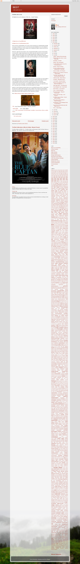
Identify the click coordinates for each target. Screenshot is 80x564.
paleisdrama (61, 413)
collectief (66, 235)
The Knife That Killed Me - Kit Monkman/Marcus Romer (59, 76)
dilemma (60, 254)
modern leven (60, 370)
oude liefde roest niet (55, 408)
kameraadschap (54, 332)
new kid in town (65, 382)
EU (62, 271)
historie (66, 305)
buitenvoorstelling (65, 227)
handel (63, 297)
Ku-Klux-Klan (53, 345)
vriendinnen (65, 520)
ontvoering (59, 400)
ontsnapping (53, 400)
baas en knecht (56, 204)
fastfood (60, 276)
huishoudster (56, 312)
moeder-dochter (54, 371)
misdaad (61, 367)
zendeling (63, 542)
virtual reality (53, 516)
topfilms (56, 492)
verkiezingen (66, 509)
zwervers (52, 549)
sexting (67, 461)
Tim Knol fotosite (54, 164)
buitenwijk (53, 228)
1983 (59, 173)
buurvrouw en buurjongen (56, 229)
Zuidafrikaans (62, 545)
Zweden (57, 548)
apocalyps (60, 197)
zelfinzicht (53, 542)
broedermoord (60, 224)
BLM (58, 218)
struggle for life (65, 480)
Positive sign (14, 191)
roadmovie (53, 443)
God (57, 293)
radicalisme (56, 433)
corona (57, 241)
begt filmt (56, 210)
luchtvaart (52, 354)
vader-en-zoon (60, 503)
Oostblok (56, 402)
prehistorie (53, 426)
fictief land (66, 277)
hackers (54, 297)
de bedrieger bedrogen (56, 246)
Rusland (52, 448)
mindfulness (66, 366)
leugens (61, 348)
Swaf (52, 165)
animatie (52, 197)
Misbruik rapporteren (56, 554)
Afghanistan (53, 188)
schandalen (57, 451)
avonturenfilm (61, 203)
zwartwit (52, 548)
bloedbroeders (61, 218)
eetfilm (52, 267)
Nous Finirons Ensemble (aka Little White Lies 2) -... (60, 106)
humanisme (66, 312)
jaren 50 (60, 326)
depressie (66, 252)
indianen (54, 319)
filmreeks (59, 279)
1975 (63, 172)
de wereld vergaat (64, 249)
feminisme (59, 277)
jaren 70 (66, 326)
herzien (58, 301)
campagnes (66, 229)
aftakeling (66, 188)
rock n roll (61, 443)
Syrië (67, 483)
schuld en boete (54, 456)
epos (60, 270)
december (56, 43)
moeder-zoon (65, 371)
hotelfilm (59, 310)
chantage (59, 233)
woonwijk (66, 538)
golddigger (52, 294)
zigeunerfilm (61, 543)
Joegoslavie (66, 328)
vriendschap (53, 521)
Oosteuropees (64, 402)
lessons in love (53, 348)
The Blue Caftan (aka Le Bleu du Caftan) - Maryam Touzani (26, 127)
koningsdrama (54, 341)
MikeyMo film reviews (55, 161)
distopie (63, 255)
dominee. (52, 258)
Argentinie (58, 200)
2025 (54, 35)
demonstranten (53, 252)
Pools (67, 423)
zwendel (66, 548)
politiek (46, 110)
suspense (64, 483)
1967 (67, 171)
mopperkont (63, 373)
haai (52, 297)
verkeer (62, 509)
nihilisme (58, 384)
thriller (55, 490)
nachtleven (53, 378)
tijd (51, 491)
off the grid (66, 389)
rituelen (60, 442)
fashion (56, 276)
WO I (61, 537)
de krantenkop (62, 247)
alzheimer (53, 194)
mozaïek (63, 374)
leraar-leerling (65, 347)
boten (61, 221)
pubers (52, 432)
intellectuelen (58, 320)
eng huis (66, 269)
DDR (67, 245)
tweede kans (62, 498)
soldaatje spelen (54, 470)
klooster (57, 339)
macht (63, 355)
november (56, 45)
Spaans (54, 471)
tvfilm (58, 498)
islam (63, 323)
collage (63, 235)
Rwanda (66, 448)
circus (61, 234)
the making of (61, 487)
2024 (54, 37)
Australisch (62, 202)
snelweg (59, 466)
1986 (65, 173)
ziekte (57, 543)
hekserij (52, 300)
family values (62, 275)
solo (59, 470)
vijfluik (65, 515)
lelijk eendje (60, 347)
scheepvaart (66, 451)
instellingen (53, 320)
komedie (66, 340)
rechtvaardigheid (54, 437)
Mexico (43, 110)
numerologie (53, 388)
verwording (66, 513)
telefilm (56, 486)
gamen (67, 283)
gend (54, 288)
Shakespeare (53, 462)
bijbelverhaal (61, 215)
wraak (52, 539)
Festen (63, 277)
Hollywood (62, 306)
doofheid (52, 259)
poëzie (52, 421)
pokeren (56, 421)
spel (62, 472)
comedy (61, 236)
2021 (54, 42)
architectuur (53, 200)
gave (67, 284)
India (52, 319)
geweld (66, 290)
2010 (54, 133)
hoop (58, 309)
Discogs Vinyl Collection (56, 155)
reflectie (52, 438)
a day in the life (59, 182)
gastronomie (61, 284)
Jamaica (63, 325)
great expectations (56, 295)
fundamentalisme (62, 283)
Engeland (53, 270)
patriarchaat (62, 415)
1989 (53, 174)
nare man (66, 378)
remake (66, 438)
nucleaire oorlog (64, 386)
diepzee (52, 254)
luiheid (56, 354)
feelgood (53, 277)
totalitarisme (60, 492)
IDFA (59, 315)
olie (53, 390)
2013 (54, 128)
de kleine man (57, 247)
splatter (60, 473)
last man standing (64, 346)
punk (55, 432)
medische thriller (65, 360)
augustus (56, 50)
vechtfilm (53, 505)
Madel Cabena (24, 93)
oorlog (52, 402)
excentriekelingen (54, 272)
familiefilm (57, 275)
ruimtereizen (61, 447)
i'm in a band (65, 314)
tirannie (59, 491)
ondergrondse (65, 392)
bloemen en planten (55, 219)
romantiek (53, 445)
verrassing (66, 511)
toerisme (63, 491)
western (66, 531)
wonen (63, 538)
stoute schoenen (55, 479)
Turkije (61, 497)
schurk (61, 456)
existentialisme (59, 272)
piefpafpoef (55, 419)
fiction (52, 278)
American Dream (59, 195)
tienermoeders (65, 490)
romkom (60, 445)
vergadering (59, 508)
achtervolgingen (65, 184)
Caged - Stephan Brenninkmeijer (59, 56)
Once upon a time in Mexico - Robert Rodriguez (59, 100)
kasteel (66, 333)
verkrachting (53, 510)
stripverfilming (58, 480)
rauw (67, 433)
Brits (52, 224)
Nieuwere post (16, 121)
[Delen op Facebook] (26, 108)
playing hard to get (61, 420)
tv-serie (55, 498)
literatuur (53, 352)
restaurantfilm (53, 439)
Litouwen (56, 352)
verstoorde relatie (60, 513)
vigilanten (58, 515)
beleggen (56, 213)
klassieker (62, 338)
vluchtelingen (53, 517)
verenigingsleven (53, 508)
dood (59, 258)
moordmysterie (57, 373)
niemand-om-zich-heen (58, 383)
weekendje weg (65, 527)
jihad (55, 328)
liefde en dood (56, 351)
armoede (53, 201)
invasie (63, 322)
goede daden (61, 293)
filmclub (52, 279)
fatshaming (63, 276)
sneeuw (55, 466)
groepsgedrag (53, 296)
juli (54, 51)
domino (56, 258)
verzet (52, 514)
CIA (59, 234)
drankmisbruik (60, 260)
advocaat (66, 187)
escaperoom (53, 271)
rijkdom (66, 440)
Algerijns (59, 191)
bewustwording (65, 214)
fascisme (52, 276)
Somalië (61, 470)
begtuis (66, 212)
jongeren (52, 329)
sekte (57, 460)
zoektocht (53, 544)
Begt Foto (53, 150)
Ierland (62, 315)
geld (63, 287)
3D (67, 181)
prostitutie (66, 428)
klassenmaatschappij (55, 338)
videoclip (66, 514)
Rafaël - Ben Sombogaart (58, 62)
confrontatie (53, 241)
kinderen (53, 336)
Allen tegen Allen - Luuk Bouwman (60, 85)
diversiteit (66, 255)
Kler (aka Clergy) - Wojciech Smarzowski (58, 92)
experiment (53, 273)
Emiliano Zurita (31, 93)
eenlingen (61, 266)
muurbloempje (59, 376)
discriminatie (57, 255)
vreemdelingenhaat (59, 520)
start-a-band (57, 477)
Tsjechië (54, 497)
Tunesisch (58, 497)
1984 (61, 173)
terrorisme (66, 486)
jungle (67, 329)
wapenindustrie (54, 526)
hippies (61, 305)
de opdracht (62, 248)
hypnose (52, 314)
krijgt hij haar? (61, 344)
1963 (61, 171)
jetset (54, 327)
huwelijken (33, 110)
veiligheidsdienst (58, 505)
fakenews (52, 275)
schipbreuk (53, 454)
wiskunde (54, 537)
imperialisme (62, 316)
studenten (53, 481)
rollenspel (66, 444)
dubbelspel (60, 263)
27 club (60, 181)
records (63, 437)
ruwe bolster (61, 448)
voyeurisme (53, 520)
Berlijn (56, 214)
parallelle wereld (64, 414)
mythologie (59, 377)
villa (67, 515)
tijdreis (57, 491)
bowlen (52, 223)
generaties (63, 288)
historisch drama (54, 306)
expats (63, 272)
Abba (52, 184)
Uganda (63, 499)
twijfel (59, 499)
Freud (52, 283)
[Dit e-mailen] (23, 108)
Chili (55, 234)
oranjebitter (66, 406)
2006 (54, 139)
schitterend (56, 454)
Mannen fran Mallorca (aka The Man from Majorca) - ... (59, 83)
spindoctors (66, 472)
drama (52, 260)
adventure (61, 187)
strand (64, 479)
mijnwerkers (53, 366)
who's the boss (54, 533)
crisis (67, 242)
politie (66, 421)
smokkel (52, 466)
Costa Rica (66, 241)
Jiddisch (52, 328)
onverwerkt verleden (55, 401)
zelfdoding (60, 540)
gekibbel (58, 287)
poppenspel (53, 424)
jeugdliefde (61, 327)
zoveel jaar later (65, 544)
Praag (62, 425)
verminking (66, 510)
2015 (61, 178)
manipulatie (60, 358)
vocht (58, 517)
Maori (54, 359)
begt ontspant (61, 212)
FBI (67, 276)
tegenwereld (63, 485)
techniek (52, 485)
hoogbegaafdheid (53, 309)
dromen (52, 263)
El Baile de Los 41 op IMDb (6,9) (19, 41)
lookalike (66, 352)
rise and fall (54, 442)
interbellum (62, 320)
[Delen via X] (25, 108)
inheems (66, 319)
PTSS (67, 431)
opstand (66, 405)
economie (64, 265)
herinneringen (53, 301)
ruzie (64, 448)
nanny (62, 378)
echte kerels (65, 264)
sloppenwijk (66, 463)
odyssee (53, 389)
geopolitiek (61, 289)
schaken (52, 451)
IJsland (66, 315)
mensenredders (65, 362)
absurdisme (59, 184)
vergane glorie (65, 508)
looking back (53, 353)
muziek (63, 376)
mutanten (55, 376)
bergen (52, 214)
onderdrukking (54, 392)
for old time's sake (59, 281)
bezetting (52, 215)
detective (56, 253)
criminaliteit (63, 242)
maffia (66, 355)
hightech (66, 303)
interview (60, 321)
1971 (55, 172)
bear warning (60, 208)
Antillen (57, 197)
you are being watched (58, 539)
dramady (55, 260)
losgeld (57, 353)
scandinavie (66, 450)
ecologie (59, 265)
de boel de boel (64, 246)
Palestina (66, 413)
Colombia (53, 236)
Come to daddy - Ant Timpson (59, 70)
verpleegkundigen (58, 511)
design (52, 253)
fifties (56, 278)
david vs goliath (63, 245)
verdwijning (60, 507)
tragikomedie (57, 493)
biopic (56, 217)
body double (65, 219)
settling (64, 461)
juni (54, 53)
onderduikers (60, 392)
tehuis (67, 485)
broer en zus (65, 224)
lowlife (63, 353)
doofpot (55, 259)
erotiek (66, 270)
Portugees (60, 424)
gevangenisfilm (60, 290)
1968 (52, 172)
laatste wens (66, 345)
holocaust (66, 306)
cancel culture (62, 230)
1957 (67, 170)
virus (57, 516)
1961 (57, 171)
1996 (67, 174)
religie (62, 438)
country (52, 242)
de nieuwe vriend (57, 248)
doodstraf (61, 258)
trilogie (58, 496)
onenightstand (53, 395)
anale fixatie (58, 196)
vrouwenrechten (64, 522)
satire (58, 450)
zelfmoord (60, 542)
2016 (54, 123)
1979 (54, 173)
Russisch (56, 448)
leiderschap (56, 347)
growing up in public (60, 296)
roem (67, 443)
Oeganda (56, 389)
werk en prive (54, 531)
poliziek (56, 423)
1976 (65, 172)
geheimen (65, 285)
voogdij (66, 517)
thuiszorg (61, 490)
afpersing (60, 188)
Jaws (52, 327)
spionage (53, 473)
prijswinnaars (58, 427)
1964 (63, 171)
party (57, 415)
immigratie (58, 316)
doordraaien (59, 259)
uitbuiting (66, 499)
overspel (53, 412)
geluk (67, 287)
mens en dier (64, 361)
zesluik (67, 542)
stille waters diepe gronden (63, 478)
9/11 (52, 182)
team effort (66, 484)
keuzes (61, 335)
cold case (56, 235)
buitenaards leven (58, 227)
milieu (57, 366)
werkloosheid (61, 531)
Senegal (59, 460)
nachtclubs (66, 377)
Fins (52, 281)
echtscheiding (20, 110)
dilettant (63, 254)
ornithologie (58, 407)
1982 (57, 173)
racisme (52, 433)
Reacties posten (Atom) (23, 123)
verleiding (57, 510)
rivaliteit (63, 442)
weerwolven (66, 528)
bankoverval (61, 207)
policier (63, 421)
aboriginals (55, 184)
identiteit (56, 315)
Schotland (60, 455)
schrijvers (66, 455)
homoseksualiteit (27, 110)
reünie (60, 439)
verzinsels (55, 514)
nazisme (62, 379)
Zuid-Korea (58, 545)
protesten (52, 430)
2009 (54, 134)
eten (60, 271)
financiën (66, 279)
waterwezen (60, 526)
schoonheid (66, 454)
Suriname (52, 483)
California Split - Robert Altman (59, 77)
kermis (52, 335)
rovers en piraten (54, 447)
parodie (55, 415)
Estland (57, 271)
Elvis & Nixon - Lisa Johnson (59, 88)
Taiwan (57, 484)
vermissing (53, 511)
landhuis (52, 346)
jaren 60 (63, 326)
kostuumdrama (39, 110)
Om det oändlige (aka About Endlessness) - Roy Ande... (59, 69)
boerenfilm (60, 220)
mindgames (53, 367)
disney (61, 255)
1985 (63, 173)
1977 (67, 172)
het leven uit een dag (55, 302)
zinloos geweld (65, 543)
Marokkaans (61, 359)
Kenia (67, 334)
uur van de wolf (60, 502)
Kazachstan (55, 334)
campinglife (53, 230)
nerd (52, 382)
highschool (62, 303)
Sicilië (67, 462)
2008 (54, 136)
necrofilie (66, 379)
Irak (65, 322)
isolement (66, 323)
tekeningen (53, 486)
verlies (61, 510)
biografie (53, 217)
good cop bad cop (58, 294)
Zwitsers (55, 549)
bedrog (52, 209)
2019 (54, 118)
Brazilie (66, 223)
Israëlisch (53, 325)
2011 (54, 131)
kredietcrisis (56, 344)
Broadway (55, 224)
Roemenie (53, 444)
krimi (65, 344)
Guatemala (66, 296)
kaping (57, 333)
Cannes (66, 230)
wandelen (62, 525)
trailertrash (63, 493)
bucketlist (52, 227)
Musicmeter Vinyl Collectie (56, 156)
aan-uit (54, 183)
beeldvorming (57, 209)
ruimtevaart (66, 447)
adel (55, 187)
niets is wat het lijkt (65, 383)
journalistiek (60, 329)
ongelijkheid (59, 395)
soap (52, 467)
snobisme (61, 466)
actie (57, 185)
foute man (60, 282)
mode (67, 368)
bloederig (66, 218)
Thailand (56, 487)
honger (67, 308)
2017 (54, 121)
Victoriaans (63, 514)
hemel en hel (66, 300)
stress (54, 480)
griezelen (66, 295)
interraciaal (57, 321)
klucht (64, 339)
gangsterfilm (53, 284)
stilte (52, 479)
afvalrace (59, 189)
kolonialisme (61, 340)
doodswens (66, 258)
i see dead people (60, 314)
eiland (52, 269)
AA (51, 183)
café (63, 229)
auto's (52, 203)
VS (52, 524)
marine (57, 359)
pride (52, 427)
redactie (66, 437)
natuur (57, 379)
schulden (58, 456)
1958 (52, 171)
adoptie (57, 187)
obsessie (56, 388)
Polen (59, 421)
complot (66, 239)
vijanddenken (62, 515)
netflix (54, 382)
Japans (57, 326)
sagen (62, 449)
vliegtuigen (66, 516)
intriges (67, 321)
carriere (53, 231)
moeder (66, 370)
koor (58, 341)
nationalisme (53, 379)
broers (52, 225)
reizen (55, 438)
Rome (57, 445)
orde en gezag (53, 407)
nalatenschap (58, 378)
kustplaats (59, 345)
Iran (67, 322)
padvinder (52, 413)
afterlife (52, 189)
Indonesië (60, 319)
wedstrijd (59, 527)
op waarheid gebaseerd (58, 403)
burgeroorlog (65, 228)
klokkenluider (53, 339)
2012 (54, 129)
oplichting (62, 405)
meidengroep (53, 361)
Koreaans (61, 341)
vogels (63, 517)
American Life (65, 195)
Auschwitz (58, 202)
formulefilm (53, 282)
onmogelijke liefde (64, 397)
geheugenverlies (54, 287)
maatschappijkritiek (54, 355)
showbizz (63, 462)
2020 (16, 110)
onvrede (60, 401)
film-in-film (66, 278)
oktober (55, 46)
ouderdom (53, 409)
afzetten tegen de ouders (57, 190)
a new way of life (65, 182)
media (60, 360)
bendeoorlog (65, 213)
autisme (66, 202)
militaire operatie (61, 366)
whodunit (66, 533)
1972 (57, 172)
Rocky (65, 443)
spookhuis (64, 473)
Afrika (63, 188)
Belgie (60, 213)
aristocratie (63, 200)
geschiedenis (53, 290)
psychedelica (59, 430)
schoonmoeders (54, 455)
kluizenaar (53, 340)
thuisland (58, 490)
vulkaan (56, 524)
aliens (65, 191)
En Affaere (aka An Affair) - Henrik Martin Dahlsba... (60, 98)
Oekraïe (59, 389)
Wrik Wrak (14, 195)
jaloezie (60, 325)
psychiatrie (66, 430)
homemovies (53, 307)
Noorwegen (57, 385)
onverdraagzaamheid (64, 400)
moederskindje (53, 372)
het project (61, 302)
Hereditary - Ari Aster (57, 60)
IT (55, 325)
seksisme (56, 459)
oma (62, 390)
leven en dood (65, 348)
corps (59, 241)
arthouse (66, 201)
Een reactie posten (17, 116)
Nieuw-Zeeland (53, 384)
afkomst (57, 188)
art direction (61, 201)
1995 (65, 174)
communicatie (56, 239)
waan (60, 524)
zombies (57, 544)
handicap (66, 297)
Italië (57, 325)
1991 (57, 174)
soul (64, 470)
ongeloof (63, 395)
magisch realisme (57, 357)
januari (55, 114)
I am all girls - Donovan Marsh (59, 81)
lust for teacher (61, 354)
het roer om (53, 303)
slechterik (61, 463)
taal (55, 484)
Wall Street (58, 525)
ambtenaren (53, 195)
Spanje (58, 471)
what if (60, 532)
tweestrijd (52, 499)
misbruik (56, 367)
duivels (52, 264)
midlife (59, 365)
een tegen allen (56, 266)
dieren (56, 254)
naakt (63, 377)
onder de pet (65, 391)
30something (64, 181)
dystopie (60, 264)
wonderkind (59, 538)
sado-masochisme (57, 449)
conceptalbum (58, 240)
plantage (59, 419)
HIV (58, 306)
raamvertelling (65, 432)
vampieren (57, 504)
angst (67, 196)
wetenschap (53, 532)
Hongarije (62, 308)
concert (62, 240)
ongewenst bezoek (55, 396)
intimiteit (64, 321)
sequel (66, 460)
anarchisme (63, 196)
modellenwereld (53, 370)
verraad (63, 511)
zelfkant (56, 542)
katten (52, 334)
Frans (63, 282)
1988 (52, 174)
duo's (56, 264)
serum (60, 461)
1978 (52, 173)
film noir (62, 278)
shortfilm (60, 462)
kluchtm (66, 339)
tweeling (66, 498)
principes (62, 427)
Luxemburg (66, 354)
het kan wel (66, 301)
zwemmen (62, 548)
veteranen (59, 514)
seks (65, 457)
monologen (59, 372)
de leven (66, 247)
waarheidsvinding (53, 525)
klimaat (66, 338)
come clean (57, 236)
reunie (57, 439)
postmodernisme (57, 425)
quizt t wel (58, 432)
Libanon (52, 351)
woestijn (66, 537)
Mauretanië (57, 360)
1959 (53, 171)
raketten (60, 433)
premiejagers (57, 426)
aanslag (56, 183)
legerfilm (53, 347)
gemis (52, 288)
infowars (63, 319)
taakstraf (52, 484)
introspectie (53, 322)
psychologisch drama (56, 431)
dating (55, 245)
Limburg (66, 351)
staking (63, 474)
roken (57, 444)
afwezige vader (64, 189)
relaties (13, 111)
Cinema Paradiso (54, 149)
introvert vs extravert (59, 322)
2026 (54, 33)
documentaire (57, 256)
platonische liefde (65, 419)
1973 (59, 172)
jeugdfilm (57, 327)
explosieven (58, 273)
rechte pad (64, 436)
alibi (62, 191)
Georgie (66, 289)
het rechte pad (65, 302)
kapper (63, 333)
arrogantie (57, 201)
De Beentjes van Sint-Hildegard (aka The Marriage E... (60, 103)
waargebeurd (65, 524)
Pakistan (56, 413)
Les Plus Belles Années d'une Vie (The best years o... (59, 64)
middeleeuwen (60, 364)
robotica (57, 443)
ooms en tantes (65, 401)
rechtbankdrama (54, 436)
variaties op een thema (64, 504)
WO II (63, 537)
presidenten (65, 426)
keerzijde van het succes (61, 334)
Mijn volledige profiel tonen (61, 26)
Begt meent (54, 212)
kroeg (67, 344)
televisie (59, 486)
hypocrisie (56, 314)
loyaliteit (66, 353)
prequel (61, 426)
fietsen (54, 278)
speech (56, 472)
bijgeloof (66, 215)
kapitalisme (60, 333)
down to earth (66, 259)
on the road (65, 390)
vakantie (53, 504)
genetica (66, 288)
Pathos (13, 186)
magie (52, 357)
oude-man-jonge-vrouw (64, 408)
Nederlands (53, 381)
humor (52, 313)
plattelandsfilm (54, 420)
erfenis (63, 270)
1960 (55, 171)
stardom (52, 477)
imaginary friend (53, 316)
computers (53, 240)
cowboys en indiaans (57, 242)
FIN (13, 106)
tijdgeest (53, 491)
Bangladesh (57, 207)
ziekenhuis (53, 543)
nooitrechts (53, 385)
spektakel (59, 472)
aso (55, 202)
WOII (52, 538)
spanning (62, 471)
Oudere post (45, 121)
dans (52, 245)
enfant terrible (62, 269)
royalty (58, 447)
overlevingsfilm (61, 410)
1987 (67, 173)
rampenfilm (63, 433)
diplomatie (53, 255)
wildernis (66, 534)
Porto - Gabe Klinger (57, 107)
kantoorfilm (53, 333)
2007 (54, 138)
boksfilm (64, 220)
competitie (62, 239)
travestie (52, 496)
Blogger (48, 559)
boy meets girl (56, 223)
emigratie (57, 269)
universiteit (53, 502)
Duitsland (66, 263)
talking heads (61, 484)
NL (61, 384)
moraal (66, 373)
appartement (66, 197)
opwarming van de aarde (60, 406)
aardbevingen (61, 183)
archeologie (66, 198)
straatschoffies (60, 479)
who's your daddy (61, 533)
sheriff (57, 462)
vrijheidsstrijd (58, 522)
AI (67, 190)
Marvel (64, 359)
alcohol (56, 191)
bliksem (55, 218)
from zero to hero (57, 283)
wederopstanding (53, 527)
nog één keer (65, 384)
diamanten (62, 253)
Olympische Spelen (58, 390)
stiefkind (56, 478)
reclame (60, 437)
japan (55, 326)
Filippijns (59, 278)
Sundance (61, 481)
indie (57, 319)
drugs (56, 263)
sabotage (52, 449)
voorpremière (54, 518)
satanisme (55, 450)
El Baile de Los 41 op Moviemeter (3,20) (20, 43)
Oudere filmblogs (54, 159)
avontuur (65, 203)
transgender (58, 495)
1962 (59, 171)
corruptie (62, 241)
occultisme (60, 388)
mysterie (54, 377)
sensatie (63, 460)
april (55, 109)
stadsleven (60, 474)
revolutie (62, 439)
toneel (54, 492)
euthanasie (66, 271)
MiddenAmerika (54, 365)
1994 (63, 174)
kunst (56, 345)
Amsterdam (53, 196)
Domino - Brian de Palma (58, 66)
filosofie (62, 279)
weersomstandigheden (55, 528)
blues (61, 219)
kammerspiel (60, 332)
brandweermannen (62, 223)
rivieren (67, 442)
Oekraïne (62, 389)
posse (52, 425)
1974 (61, 172)
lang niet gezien (57, 346)
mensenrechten (59, 362)
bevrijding (60, 214)
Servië (62, 461)
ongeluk (66, 395)
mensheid (53, 364)
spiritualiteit (57, 473)
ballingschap (53, 207)
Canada (57, 230)
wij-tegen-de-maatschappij (55, 534)
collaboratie (60, 235)
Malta (52, 358)
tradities (66, 492)
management (55, 358)
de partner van (53, 249)
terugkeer (52, 487)
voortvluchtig (63, 518)
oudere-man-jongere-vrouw (60, 409)
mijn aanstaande (65, 365)
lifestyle (63, 351)
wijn (62, 534)
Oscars (61, 407)
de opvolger (66, 248)
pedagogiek (66, 415)
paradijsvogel (58, 414)
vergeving (53, 509)
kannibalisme (65, 332)
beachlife (56, 208)
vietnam (55, 515)
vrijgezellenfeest (60, 521)
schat (61, 451)
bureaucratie (57, 228)
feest (56, 277)
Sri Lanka (56, 474)
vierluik (52, 515)
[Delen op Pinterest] (27, 108)
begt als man (62, 209)
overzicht (61, 412)
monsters (63, 372)
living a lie (60, 352)
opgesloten (58, 405)
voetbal (60, 517)
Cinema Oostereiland (55, 162)
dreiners (64, 260)
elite (54, 269)
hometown (58, 307)
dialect (59, 253)
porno (57, 424)
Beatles (63, 208)
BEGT (16, 7)
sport (67, 473)
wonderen (55, 538)
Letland (58, 348)
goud (64, 294)
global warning (53, 293)
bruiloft (66, 225)
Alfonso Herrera (17, 93)
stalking (66, 474)
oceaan (63, 388)
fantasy (66, 275)
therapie (52, 490)
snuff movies (66, 466)
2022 (54, 40)
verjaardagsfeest (58, 509)
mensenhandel (53, 362)
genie (52, 289)
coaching (64, 234)
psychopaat (63, 431)
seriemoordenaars (54, 461)
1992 (59, 174)
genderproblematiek (58, 288)
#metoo (52, 170)
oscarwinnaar (65, 407)
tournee (64, 492)
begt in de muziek (63, 210)
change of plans (54, 233)
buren (61, 228)
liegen (61, 351)
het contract (62, 301)
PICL (52, 419)
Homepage (31, 121)
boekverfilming (54, 220)
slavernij (58, 463)
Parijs (52, 415)
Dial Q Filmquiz (54, 153)
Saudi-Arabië (62, 450)
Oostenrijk (60, 402)
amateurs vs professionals (60, 194)
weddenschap (66, 526)
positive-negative (65, 424)
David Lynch (58, 245)
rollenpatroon (62, 444)
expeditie (66, 272)
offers (52, 390)
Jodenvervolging (59, 328)
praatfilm (66, 425)
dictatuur (66, 253)
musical (52, 376)
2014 (54, 126)
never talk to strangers (59, 382)
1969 (53, 172)
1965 (65, 171)
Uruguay (56, 502)
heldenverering (61, 300)
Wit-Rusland (58, 537)
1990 (55, 174)
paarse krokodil (65, 412)
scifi (63, 456)
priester (54, 427)
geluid (65, 287)
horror (56, 310)
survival (60, 483)
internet (52, 321)
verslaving (53, 513)
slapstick (52, 463)
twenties (56, 499)
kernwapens (56, 335)
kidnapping (66, 335)
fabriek (63, 273)
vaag (64, 502)
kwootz (62, 345)
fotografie (57, 282)
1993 (61, 174)
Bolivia (67, 220)
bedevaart (66, 208)
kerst (59, 335)
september (56, 48)
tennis (62, 486)
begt (58, 25)
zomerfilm (60, 544)
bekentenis (53, 213)
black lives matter (60, 217)
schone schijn (61, 454)
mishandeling (65, 367)
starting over (62, 477)
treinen (55, 496)
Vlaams (62, 516)
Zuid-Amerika (53, 545)
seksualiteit (61, 459)
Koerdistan (57, 340)
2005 (54, 141)
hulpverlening (61, 312)
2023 (54, 38)
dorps (63, 259)
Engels (57, 270)
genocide (56, 289)
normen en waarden (64, 385)
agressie (65, 190)
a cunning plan (55, 182)
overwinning (57, 412)
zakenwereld (65, 539)
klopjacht (61, 339)
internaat (66, 320)
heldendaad (56, 300)
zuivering (66, 545)
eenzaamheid (65, 266)
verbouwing (56, 507)
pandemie (53, 414)
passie (59, 415)
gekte (61, 287)
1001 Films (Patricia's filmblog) (57, 158)
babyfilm (60, 204)
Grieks (63, 295)
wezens (57, 532)
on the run (53, 391)
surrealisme (56, 483)
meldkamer (58, 361)
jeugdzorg (66, 327)
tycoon (61, 499)
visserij (59, 516)
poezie (66, 420)
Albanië (52, 191)
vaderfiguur (66, 503)
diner (67, 254)
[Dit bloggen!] (24, 108)
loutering (60, 353)
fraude (66, 282)
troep (60, 496)
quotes (61, 432)
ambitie (66, 194)
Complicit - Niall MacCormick (59, 79)
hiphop (58, 305)
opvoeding (53, 406)
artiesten (52, 202)
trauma (66, 495)
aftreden (55, 189)
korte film (66, 341)
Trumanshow (63, 496)
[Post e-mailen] (21, 108)
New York (53, 383)
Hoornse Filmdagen (64, 309)
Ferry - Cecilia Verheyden (58, 90)
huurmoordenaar (58, 313)
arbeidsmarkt (53, 198)
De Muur (52, 248)
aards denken (65, 183)
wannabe (66, 525)
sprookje (52, 474)
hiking (52, 305)
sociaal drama (57, 467)
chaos (63, 233)
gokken (66, 293)
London (63, 352)
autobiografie (56, 203)
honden (52, 308)
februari (55, 113)
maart (55, 111)
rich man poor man (58, 440)
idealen (52, 315)
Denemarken (60, 252)
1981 (56, 173)
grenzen (60, 295)
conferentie (66, 240)
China (57, 234)
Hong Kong (57, 308)
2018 (54, 120)
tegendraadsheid (57, 485)
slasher (56, 463)
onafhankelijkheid (59, 391)
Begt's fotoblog (54, 152)
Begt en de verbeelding (55, 147)
